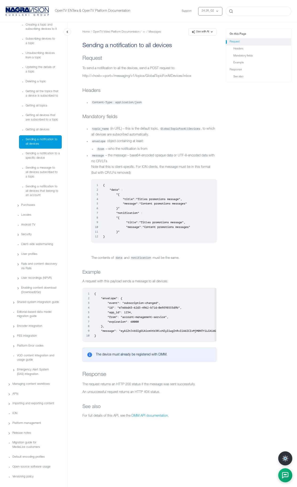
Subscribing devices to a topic (40, 41)
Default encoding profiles (28, 457)
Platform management (26, 423)
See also (238, 77)
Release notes (21, 433)
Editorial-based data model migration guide (34, 314)
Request (234, 42)
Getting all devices (37, 129)
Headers (238, 49)
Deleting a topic (36, 81)
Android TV (28, 225)
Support (186, 11)
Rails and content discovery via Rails (39, 266)
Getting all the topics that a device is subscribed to (42, 94)
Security (26, 234)
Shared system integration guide (38, 302)
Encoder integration (29, 326)
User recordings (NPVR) (36, 278)
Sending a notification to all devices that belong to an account (42, 191)
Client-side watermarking (37, 244)
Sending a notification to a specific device (43, 156)
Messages (155, 32)
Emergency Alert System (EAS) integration (33, 372)
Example (238, 62)
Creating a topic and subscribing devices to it (41, 27)
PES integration (27, 336)
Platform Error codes (30, 345)
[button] (285, 475)
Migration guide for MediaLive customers (26, 445)
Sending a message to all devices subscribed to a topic (42, 172)
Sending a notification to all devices (41, 142)
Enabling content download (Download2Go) (38, 290)
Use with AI (202, 31)
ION (14, 413)
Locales (26, 215)
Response (236, 69)
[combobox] (258, 11)
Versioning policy (23, 476)
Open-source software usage (31, 466)
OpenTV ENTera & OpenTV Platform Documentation (92, 11)
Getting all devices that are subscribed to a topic (42, 118)
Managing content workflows (31, 384)
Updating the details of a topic (40, 70)
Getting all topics (36, 105)
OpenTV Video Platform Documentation (116, 32)
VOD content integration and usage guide (35, 358)
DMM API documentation (149, 416)
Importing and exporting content (33, 403)
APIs (15, 394)
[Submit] (231, 11)
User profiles (29, 254)
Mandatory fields (243, 56)
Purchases (28, 205)
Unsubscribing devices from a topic (40, 55)
